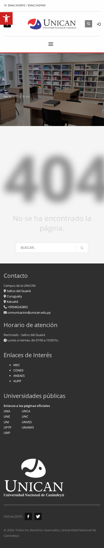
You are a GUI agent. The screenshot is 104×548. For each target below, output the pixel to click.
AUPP (17, 381)
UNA (7, 411)
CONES (18, 370)
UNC (25, 416)
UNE (7, 416)
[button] (6, 18)
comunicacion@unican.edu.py (29, 312)
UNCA (26, 411)
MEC (16, 365)
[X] (38, 516)
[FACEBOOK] (28, 516)
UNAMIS (28, 427)
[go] (82, 248)
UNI (6, 422)
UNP (7, 432)
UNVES (27, 422)
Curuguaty (14, 296)
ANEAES (19, 375)
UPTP (7, 427)
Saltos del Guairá (19, 291)
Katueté (12, 301)
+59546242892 (17, 307)
